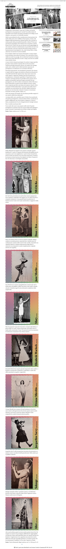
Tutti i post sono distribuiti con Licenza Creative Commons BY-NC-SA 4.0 (33, 547)
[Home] (2, 1)
